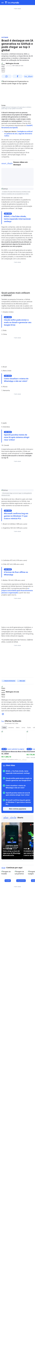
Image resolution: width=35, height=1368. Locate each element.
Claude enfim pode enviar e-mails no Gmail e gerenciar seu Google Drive (17, 322)
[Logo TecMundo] (12, 3)
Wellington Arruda (12, 63)
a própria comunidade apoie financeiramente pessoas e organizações (17, 590)
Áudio (29, 727)
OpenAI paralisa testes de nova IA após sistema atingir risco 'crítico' (16, 437)
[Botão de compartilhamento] (6, 76)
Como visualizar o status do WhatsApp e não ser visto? (16, 379)
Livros (23, 727)
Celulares (11, 727)
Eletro (17, 727)
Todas (4, 727)
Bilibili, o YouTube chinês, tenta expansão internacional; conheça (17, 219)
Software (4, 37)
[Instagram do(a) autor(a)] (2, 714)
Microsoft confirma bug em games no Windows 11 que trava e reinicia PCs (16, 516)
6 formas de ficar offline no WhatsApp (16, 573)
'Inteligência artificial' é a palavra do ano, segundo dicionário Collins (18, 133)
